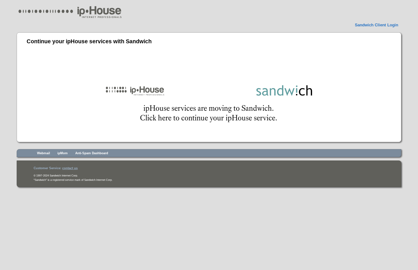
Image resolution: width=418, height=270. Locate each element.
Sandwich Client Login (376, 25)
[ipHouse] (70, 19)
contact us (70, 168)
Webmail (43, 153)
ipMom (62, 153)
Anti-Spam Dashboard (91, 153)
